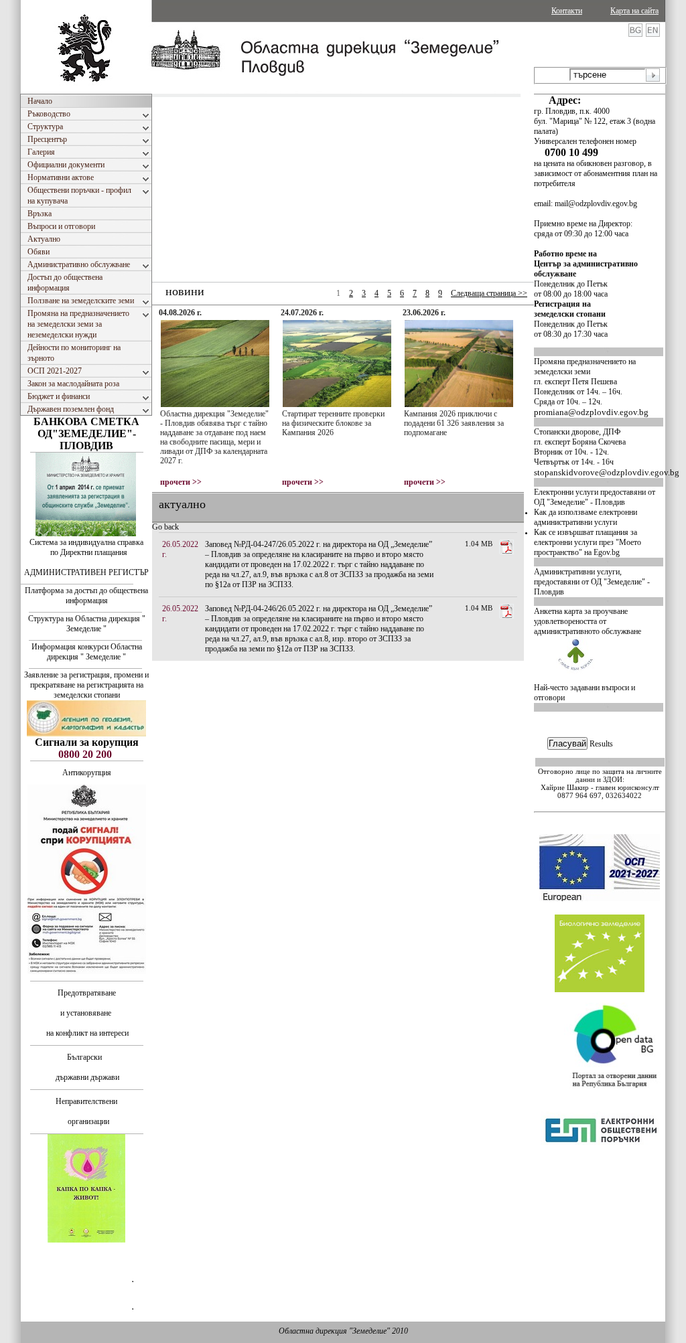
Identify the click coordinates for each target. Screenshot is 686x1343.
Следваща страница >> (489, 293)
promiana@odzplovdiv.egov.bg (591, 412)
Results (601, 743)
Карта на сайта (634, 10)
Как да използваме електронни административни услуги (585, 517)
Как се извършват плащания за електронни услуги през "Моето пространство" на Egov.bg (587, 542)
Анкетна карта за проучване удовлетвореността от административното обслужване (587, 621)
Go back (165, 527)
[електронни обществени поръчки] (601, 1179)
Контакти (566, 10)
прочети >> (181, 482)
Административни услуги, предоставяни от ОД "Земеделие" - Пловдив (592, 582)
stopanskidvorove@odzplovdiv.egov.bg (606, 472)
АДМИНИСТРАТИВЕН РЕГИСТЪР (86, 572)
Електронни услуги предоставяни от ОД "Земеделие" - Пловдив (594, 497)
